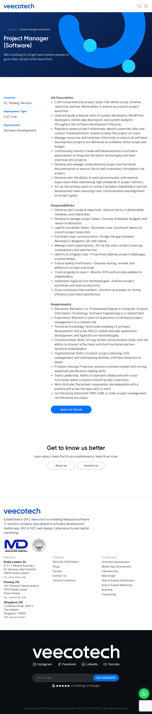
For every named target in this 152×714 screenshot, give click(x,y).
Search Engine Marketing (117, 585)
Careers (13, 29)
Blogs (56, 566)
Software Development (116, 561)
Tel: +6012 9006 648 (15, 577)
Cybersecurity (110, 571)
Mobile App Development (116, 566)
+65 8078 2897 (17, 617)
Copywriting (109, 594)
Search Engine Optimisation (118, 580)
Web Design (109, 575)
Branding (107, 589)
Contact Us (59, 575)
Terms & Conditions (64, 580)
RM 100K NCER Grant (66, 561)
